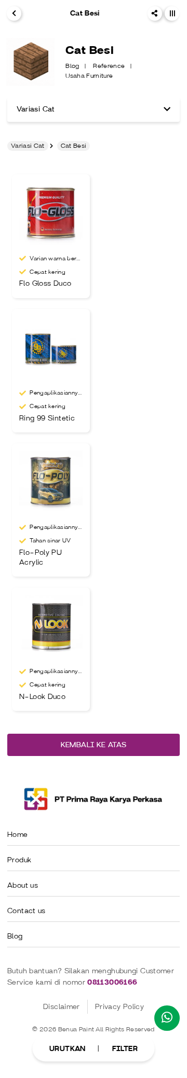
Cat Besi (74, 146)
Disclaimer (61, 1007)
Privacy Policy (119, 1007)
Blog (73, 66)
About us (22, 885)
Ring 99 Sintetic (47, 418)
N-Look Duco (42, 697)
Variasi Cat (28, 146)
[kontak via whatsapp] (167, 1018)
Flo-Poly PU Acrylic (40, 557)
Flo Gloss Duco (45, 283)
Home (17, 834)
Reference (109, 66)
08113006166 (112, 982)
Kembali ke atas (94, 745)
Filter (125, 1049)
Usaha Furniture (89, 76)
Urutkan (67, 1049)
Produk (19, 860)
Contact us (26, 911)
